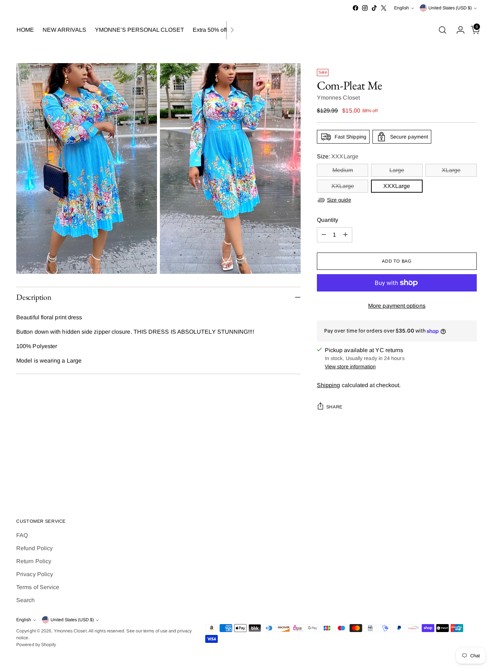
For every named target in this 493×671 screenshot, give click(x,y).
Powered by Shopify (36, 644)
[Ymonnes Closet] (246, 30)
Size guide (339, 200)
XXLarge (342, 186)
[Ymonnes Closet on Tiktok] (374, 8)
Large (396, 170)
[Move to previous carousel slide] (454, 475)
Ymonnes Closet (338, 98)
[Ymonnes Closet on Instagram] (365, 8)
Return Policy (33, 561)
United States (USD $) (450, 7)
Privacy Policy (34, 574)
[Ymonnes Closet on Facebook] (355, 8)
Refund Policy (34, 548)
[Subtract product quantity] (323, 235)
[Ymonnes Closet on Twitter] (383, 8)
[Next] (232, 30)
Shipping (328, 385)
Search (25, 600)
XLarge (451, 170)
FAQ (22, 535)
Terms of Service (37, 587)
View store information (350, 366)
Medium (342, 170)
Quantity (328, 220)
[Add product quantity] (345, 235)
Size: (337, 156)
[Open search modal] (442, 30)
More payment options (397, 306)
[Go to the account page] (457, 30)
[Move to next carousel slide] (470, 474)
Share (334, 406)
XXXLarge (396, 186)
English (401, 7)
